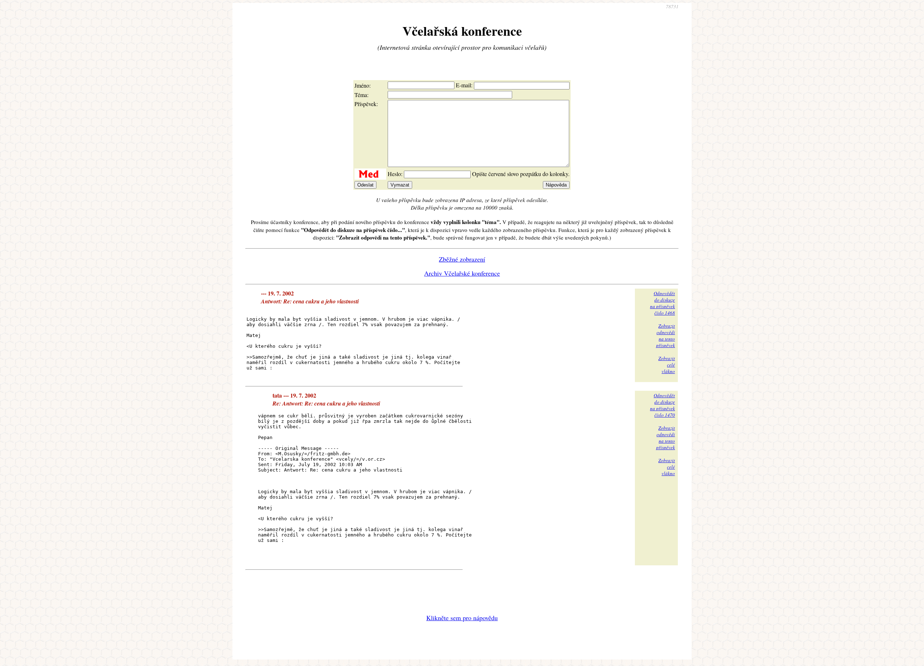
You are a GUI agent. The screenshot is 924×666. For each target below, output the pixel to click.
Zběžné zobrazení (462, 259)
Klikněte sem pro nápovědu (462, 617)
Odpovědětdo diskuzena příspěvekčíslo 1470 (662, 405)
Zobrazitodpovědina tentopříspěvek (665, 336)
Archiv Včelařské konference (462, 273)
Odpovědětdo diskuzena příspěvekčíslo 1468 (662, 303)
